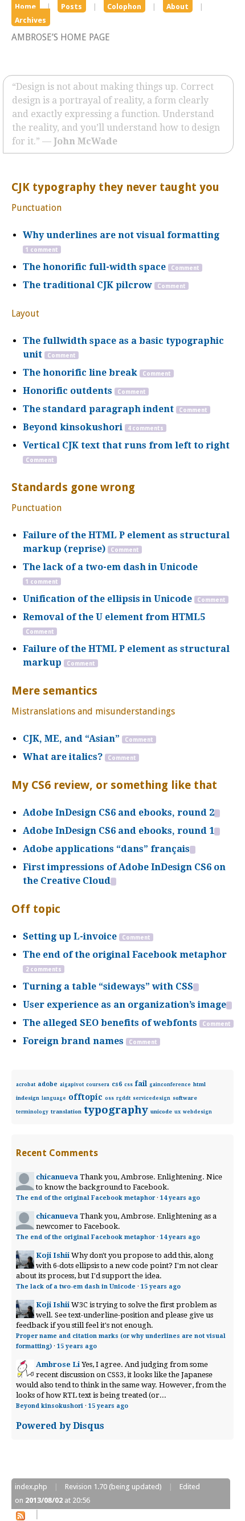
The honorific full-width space (94, 266)
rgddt (123, 1098)
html (199, 1084)
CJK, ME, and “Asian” (71, 738)
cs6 (117, 1084)
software (185, 1098)
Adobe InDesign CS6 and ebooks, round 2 (118, 812)
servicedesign (151, 1098)
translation (66, 1111)
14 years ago (180, 1197)
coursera (97, 1084)
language (54, 1098)
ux (177, 1112)
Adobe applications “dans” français (106, 848)
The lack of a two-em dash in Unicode (110, 567)
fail (141, 1083)
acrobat (25, 1084)
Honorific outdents (67, 390)
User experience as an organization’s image (124, 1004)
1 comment (42, 250)
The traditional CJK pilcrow (87, 285)
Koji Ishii (53, 1255)
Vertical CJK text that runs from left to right (126, 445)
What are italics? (63, 756)
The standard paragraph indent (98, 409)
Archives (30, 20)
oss (109, 1098)
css (128, 1084)
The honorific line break (80, 372)
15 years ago (161, 1286)
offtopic (85, 1097)
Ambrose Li (58, 1364)
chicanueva (57, 1177)
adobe (48, 1084)
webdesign (197, 1112)
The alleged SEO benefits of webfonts (110, 1022)
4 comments (146, 428)
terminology (32, 1112)
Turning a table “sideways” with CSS (108, 986)
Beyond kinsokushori (72, 427)
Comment (185, 268)
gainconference (170, 1084)
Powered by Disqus (60, 1425)
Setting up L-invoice (70, 936)
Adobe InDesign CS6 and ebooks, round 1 (118, 830)
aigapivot (72, 1084)
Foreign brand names (73, 1041)
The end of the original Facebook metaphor (125, 954)
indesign (27, 1098)
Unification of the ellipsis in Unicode (107, 598)
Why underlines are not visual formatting (121, 235)
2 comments (44, 969)
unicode (161, 1111)
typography (116, 1110)
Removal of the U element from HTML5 (114, 617)
